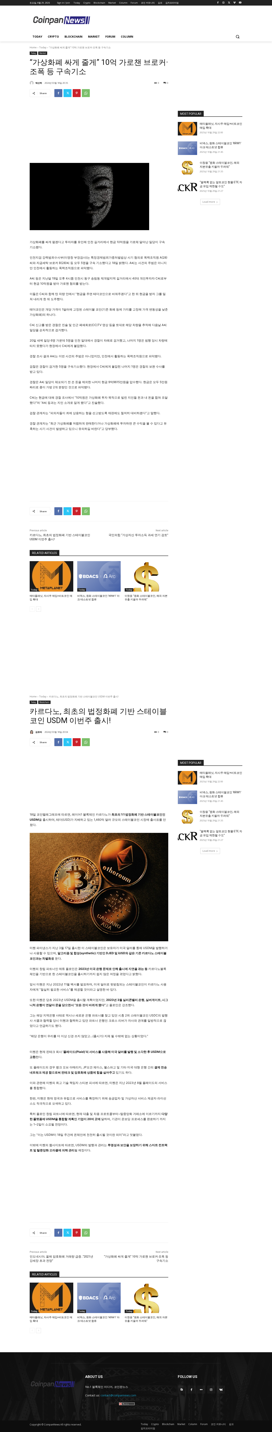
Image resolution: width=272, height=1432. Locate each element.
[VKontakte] (221, 1389)
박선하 (38, 82)
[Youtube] (240, 3)
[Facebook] (218, 3)
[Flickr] (201, 1389)
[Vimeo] (234, 3)
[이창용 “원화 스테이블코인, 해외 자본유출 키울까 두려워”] (146, 576)
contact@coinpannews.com (118, 1395)
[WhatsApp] (86, 93)
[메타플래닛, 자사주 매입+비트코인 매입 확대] (51, 576)
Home (33, 47)
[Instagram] (223, 3)
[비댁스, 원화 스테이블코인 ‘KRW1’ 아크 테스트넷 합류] (99, 576)
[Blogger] (182, 1389)
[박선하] (32, 83)
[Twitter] (229, 3)
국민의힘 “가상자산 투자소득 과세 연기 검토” (138, 535)
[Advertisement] (167, 20)
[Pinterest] (77, 93)
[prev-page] (32, 609)
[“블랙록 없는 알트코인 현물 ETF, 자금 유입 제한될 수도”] (187, 187)
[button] (237, 36)
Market (42, 53)
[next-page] (38, 609)
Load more (209, 201)
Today (42, 47)
